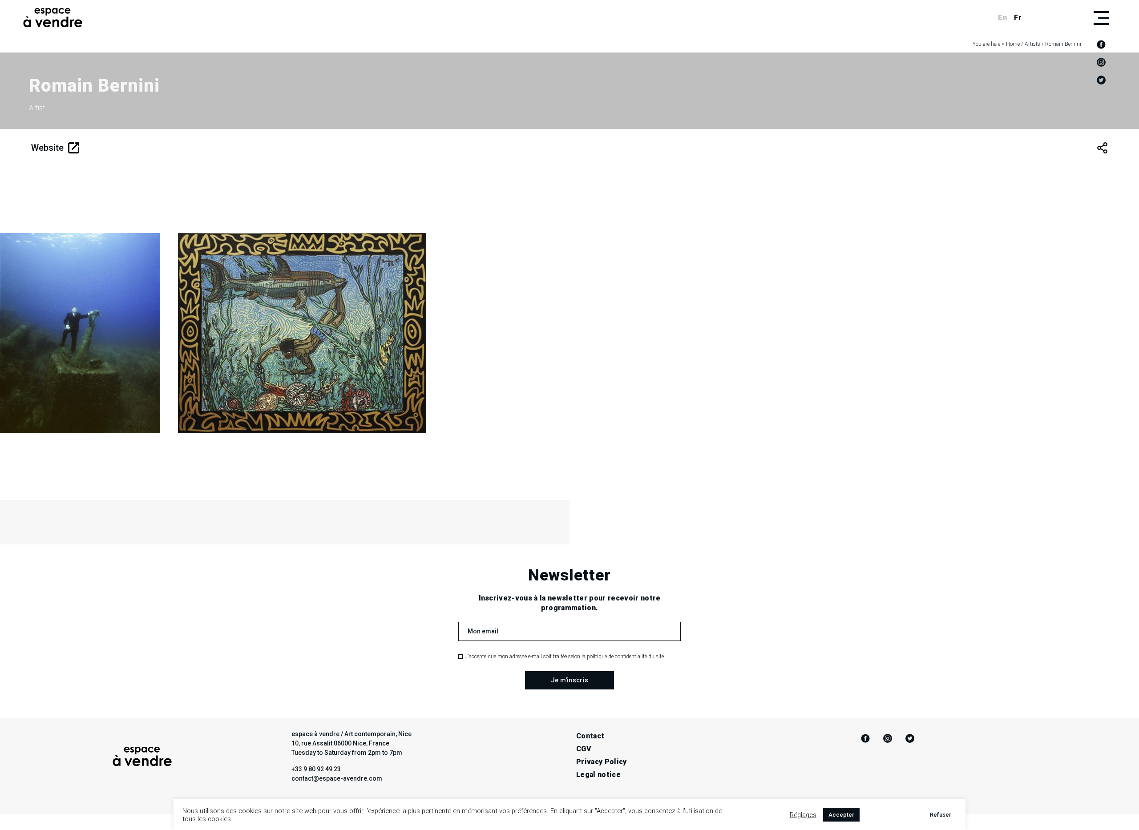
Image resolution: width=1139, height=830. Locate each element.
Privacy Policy (601, 761)
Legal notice (598, 774)
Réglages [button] (803, 815)
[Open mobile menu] (1101, 17)
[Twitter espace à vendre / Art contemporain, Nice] (1101, 80)
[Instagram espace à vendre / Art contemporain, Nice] (1101, 62)
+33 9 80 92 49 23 (316, 769)
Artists (1032, 44)
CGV (583, 749)
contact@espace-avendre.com (336, 778)
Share (1102, 147)
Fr (1018, 17)
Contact (590, 736)
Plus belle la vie (272, 375)
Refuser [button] (940, 814)
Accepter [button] (841, 814)
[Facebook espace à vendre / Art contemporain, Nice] (1101, 44)
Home (1013, 44)
